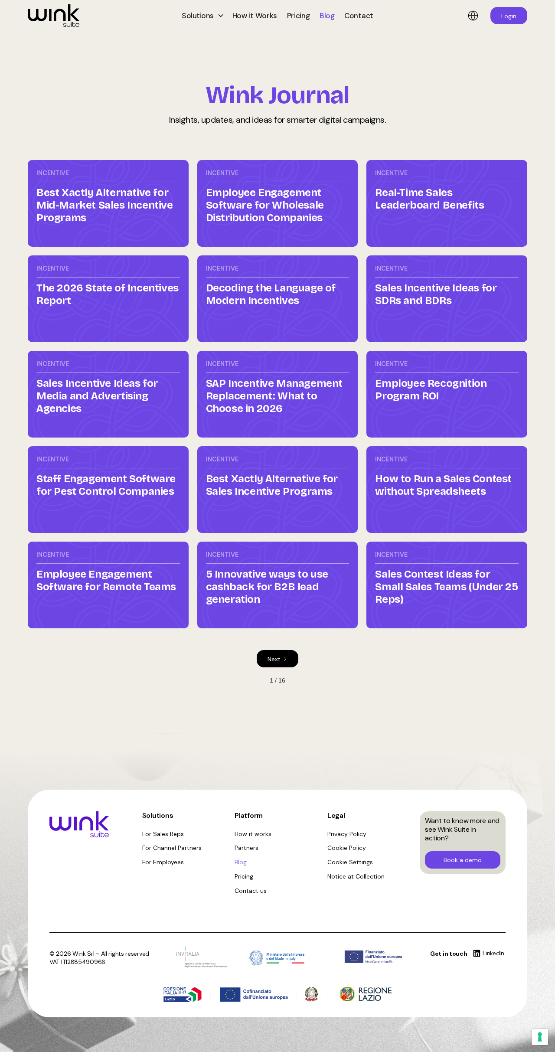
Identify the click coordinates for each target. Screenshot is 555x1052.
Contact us (251, 891)
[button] (202, 15)
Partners (246, 848)
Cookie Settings (350, 862)
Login (508, 16)
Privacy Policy (346, 834)
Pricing (298, 15)
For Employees (163, 862)
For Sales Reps (163, 834)
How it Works (254, 15)
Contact (358, 15)
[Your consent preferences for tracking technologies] (540, 1037)
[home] (88, 15)
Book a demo (463, 860)
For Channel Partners (172, 848)
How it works (253, 834)
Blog (327, 15)
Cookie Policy (346, 848)
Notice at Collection (356, 876)
